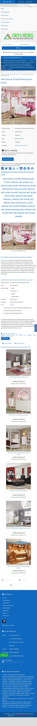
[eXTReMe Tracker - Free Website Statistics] (4, 621)
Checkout (29, 1)
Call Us (12, 305)
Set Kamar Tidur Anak (19, 74)
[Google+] (10, 169)
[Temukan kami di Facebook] (10, 580)
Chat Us (5, 655)
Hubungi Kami (8, 159)
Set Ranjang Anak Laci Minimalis (18, 377)
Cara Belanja (5, 22)
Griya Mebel (7, 713)
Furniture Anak (9, 74)
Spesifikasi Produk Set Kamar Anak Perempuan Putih (17, 280)
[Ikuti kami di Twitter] (27, 580)
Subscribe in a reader (8, 625)
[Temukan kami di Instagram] (18, 585)
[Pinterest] (25, 169)
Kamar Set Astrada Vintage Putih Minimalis (18, 528)
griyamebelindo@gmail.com (17, 656)
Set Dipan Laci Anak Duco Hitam (18, 490)
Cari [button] (19, 48)
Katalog (5, 613)
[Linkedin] (21, 169)
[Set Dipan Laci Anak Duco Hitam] (18, 476)
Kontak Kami (5, 15)
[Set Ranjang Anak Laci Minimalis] (18, 362)
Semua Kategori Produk (12, 57)
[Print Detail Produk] (32, 169)
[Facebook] (2, 169)
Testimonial (4, 29)
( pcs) (22, 1)
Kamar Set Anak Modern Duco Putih (18, 415)
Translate (34, 6)
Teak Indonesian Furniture (21, 715)
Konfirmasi (4, 25)
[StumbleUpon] (28, 169)
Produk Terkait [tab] (7, 343)
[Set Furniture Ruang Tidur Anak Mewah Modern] (18, 551)
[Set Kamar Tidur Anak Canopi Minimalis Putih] (18, 438)
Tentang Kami (5, 12)
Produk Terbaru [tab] (20, 343)
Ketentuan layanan (7, 19)
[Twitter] (6, 169)
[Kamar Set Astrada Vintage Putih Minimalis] (18, 514)
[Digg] (13, 169)
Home (2, 8)
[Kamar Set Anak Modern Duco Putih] (18, 400)
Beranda (3, 74)
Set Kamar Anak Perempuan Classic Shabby (16, 257)
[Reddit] (17, 169)
